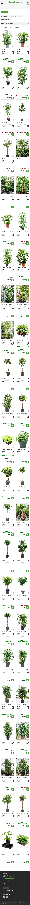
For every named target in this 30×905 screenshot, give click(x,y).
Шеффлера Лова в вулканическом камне (7, 850)
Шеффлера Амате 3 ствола (7, 267)
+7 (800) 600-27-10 (9, 890)
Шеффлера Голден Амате (6, 449)
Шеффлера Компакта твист (7, 813)
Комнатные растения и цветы (9, 7)
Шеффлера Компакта (20, 449)
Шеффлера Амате (4, 49)
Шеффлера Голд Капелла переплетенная (22, 377)
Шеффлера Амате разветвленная (7, 304)
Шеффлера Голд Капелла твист (22, 413)
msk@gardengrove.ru (9, 878)
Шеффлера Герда (19, 340)
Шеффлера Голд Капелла (6, 377)
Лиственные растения (19, 7)
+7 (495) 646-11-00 (9, 880)
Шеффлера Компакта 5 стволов (22, 559)
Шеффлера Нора (19, 850)
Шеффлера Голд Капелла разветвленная (7, 413)
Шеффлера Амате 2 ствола (7, 231)
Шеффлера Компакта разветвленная (22, 631)
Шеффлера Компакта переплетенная (7, 595)
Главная (2, 7)
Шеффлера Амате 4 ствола (22, 267)
